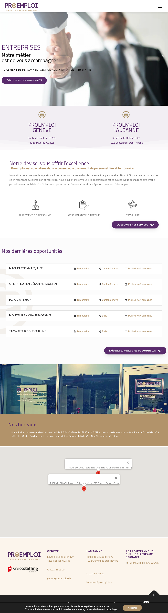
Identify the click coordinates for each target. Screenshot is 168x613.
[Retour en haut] (154, 595)
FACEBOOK (152, 562)
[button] (84, 57)
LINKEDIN (135, 562)
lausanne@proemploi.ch (99, 582)
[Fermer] (116, 478)
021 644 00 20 (96, 573)
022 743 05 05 (57, 569)
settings (112, 609)
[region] (84, 57)
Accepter (132, 607)
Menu (160, 6)
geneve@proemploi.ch (59, 578)
